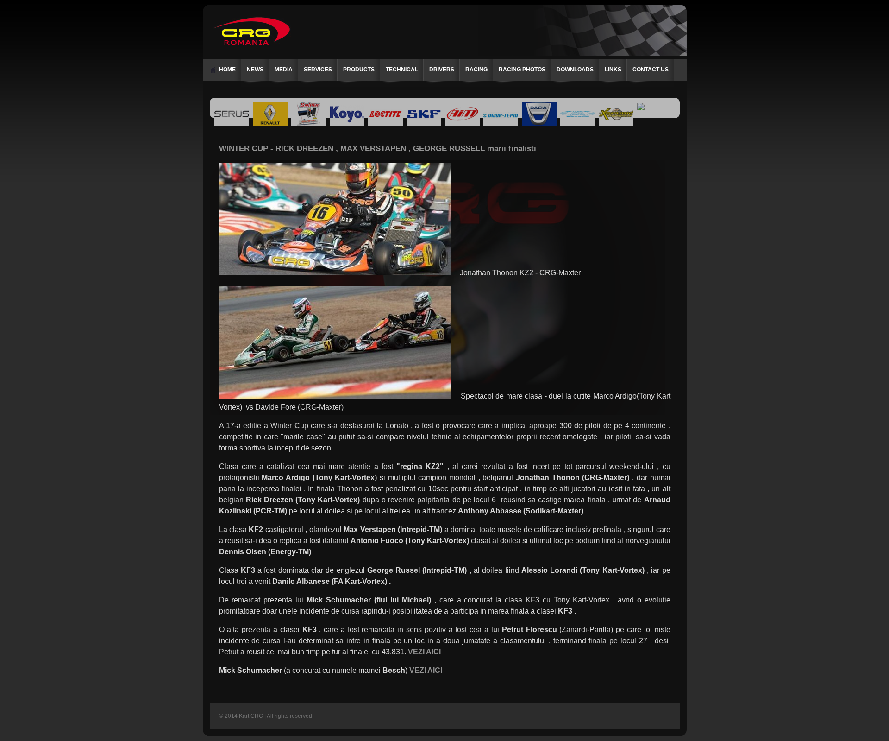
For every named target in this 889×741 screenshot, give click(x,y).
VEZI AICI (425, 670)
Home (227, 69)
